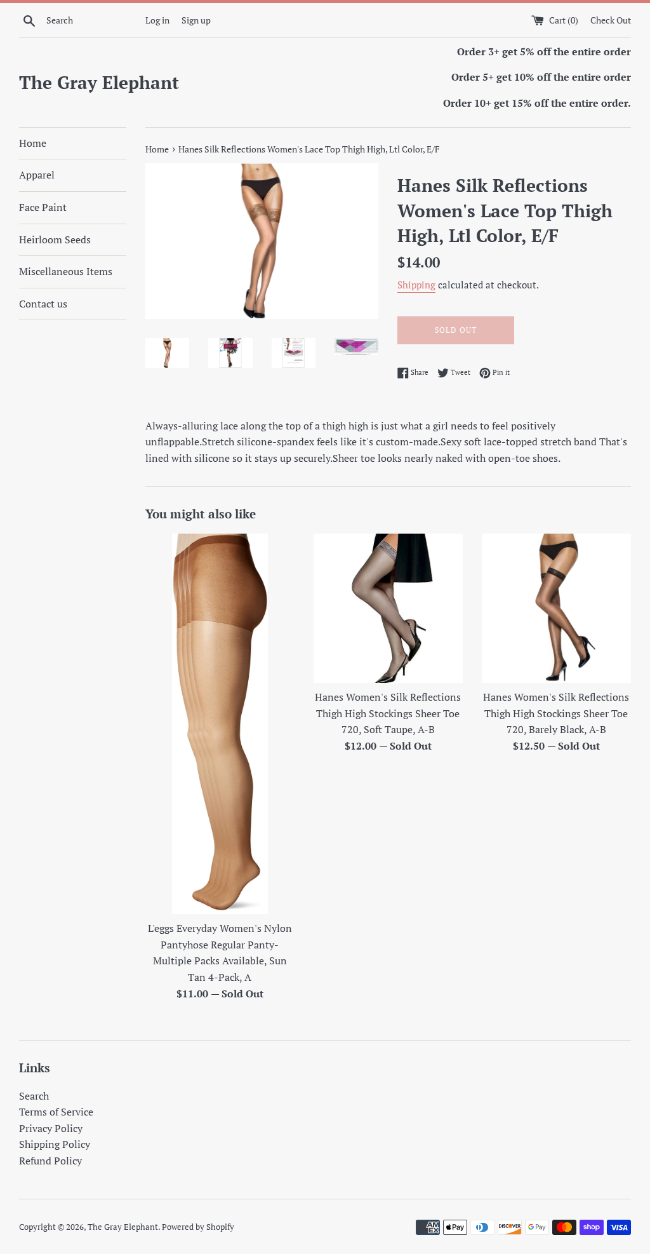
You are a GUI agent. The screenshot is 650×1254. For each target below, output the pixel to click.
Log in (157, 20)
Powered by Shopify (198, 1227)
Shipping (416, 284)
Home (32, 143)
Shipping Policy (54, 1144)
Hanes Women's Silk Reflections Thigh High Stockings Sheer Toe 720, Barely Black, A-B (556, 713)
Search (34, 1096)
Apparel (37, 175)
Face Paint (43, 207)
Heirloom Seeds (55, 239)
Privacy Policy (51, 1128)
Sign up (196, 20)
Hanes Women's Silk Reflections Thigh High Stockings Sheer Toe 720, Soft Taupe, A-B (388, 713)
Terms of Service (56, 1112)
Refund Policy (50, 1161)
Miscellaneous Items (65, 271)
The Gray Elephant (99, 82)
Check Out (610, 20)
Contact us (43, 304)
